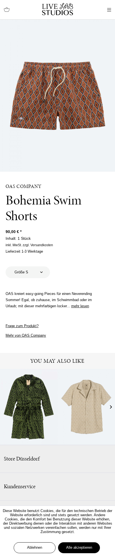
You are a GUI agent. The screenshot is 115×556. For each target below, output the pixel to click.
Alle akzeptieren (79, 547)
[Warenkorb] (6, 9)
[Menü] (109, 9)
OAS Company (24, 186)
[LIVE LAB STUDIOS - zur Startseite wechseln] (57, 9)
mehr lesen (80, 306)
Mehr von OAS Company (26, 335)
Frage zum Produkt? (22, 326)
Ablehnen (34, 547)
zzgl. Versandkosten (38, 245)
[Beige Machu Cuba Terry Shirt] (86, 407)
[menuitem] (6, 9)
